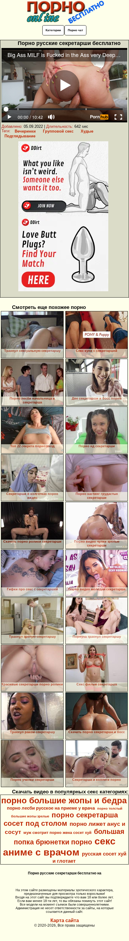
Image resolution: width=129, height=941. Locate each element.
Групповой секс (58, 131)
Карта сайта (64, 920)
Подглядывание (19, 136)
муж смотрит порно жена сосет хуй (57, 832)
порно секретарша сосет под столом (61, 819)
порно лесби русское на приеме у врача (51, 808)
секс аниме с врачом (59, 847)
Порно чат (75, 30)
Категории (53, 30)
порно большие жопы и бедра (64, 800)
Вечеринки (25, 131)
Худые (87, 131)
